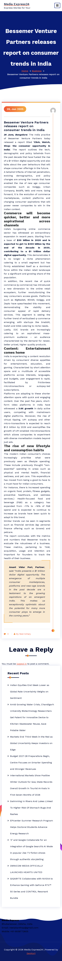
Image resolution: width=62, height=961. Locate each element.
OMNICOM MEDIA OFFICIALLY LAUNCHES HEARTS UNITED (26, 869)
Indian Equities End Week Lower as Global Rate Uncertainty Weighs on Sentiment (29, 691)
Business (37, 71)
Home (24, 71)
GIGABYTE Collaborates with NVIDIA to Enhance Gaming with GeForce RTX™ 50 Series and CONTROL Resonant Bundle (31, 888)
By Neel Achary (23, 634)
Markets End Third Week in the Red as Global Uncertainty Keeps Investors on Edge (31, 743)
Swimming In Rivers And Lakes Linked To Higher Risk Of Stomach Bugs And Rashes (31, 808)
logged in (22, 663)
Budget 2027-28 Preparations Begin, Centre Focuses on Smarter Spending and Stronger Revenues (31, 762)
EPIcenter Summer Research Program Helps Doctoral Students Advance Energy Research (31, 827)
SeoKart (31, 953)
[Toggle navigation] (57, 5)
